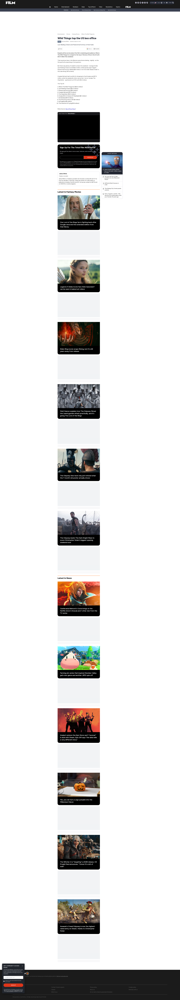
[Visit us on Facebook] (143, 3)
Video (100, 7)
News (59, 41)
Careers (53, 989)
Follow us (90, 48)
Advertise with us (133, 989)
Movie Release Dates (86, 10)
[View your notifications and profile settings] (166, 2)
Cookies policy (132, 987)
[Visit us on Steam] (147, 3)
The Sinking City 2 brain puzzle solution (113, 189)
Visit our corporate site (62, 976)
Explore (118, 7)
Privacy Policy (16, 990)
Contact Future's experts (57, 987)
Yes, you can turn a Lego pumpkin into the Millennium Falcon (112, 178)
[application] (79, 127)
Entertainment (65, 7)
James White (66, 41)
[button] (171, 2)
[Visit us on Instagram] (145, 3)
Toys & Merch (91, 7)
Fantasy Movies (76, 34)
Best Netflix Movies (75, 10)
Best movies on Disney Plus (99, 10)
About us (92, 989)
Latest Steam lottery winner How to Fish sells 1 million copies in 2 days (113, 171)
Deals (83, 7)
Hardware (75, 7)
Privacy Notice (67, 162)
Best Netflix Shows (112, 10)
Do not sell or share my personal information (101, 992)
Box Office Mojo (70, 109)
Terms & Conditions (10, 991)
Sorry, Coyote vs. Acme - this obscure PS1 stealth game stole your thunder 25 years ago (113, 195)
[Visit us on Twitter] (136, 3)
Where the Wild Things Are (87, 34)
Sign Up (13, 985)
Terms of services (78, 161)
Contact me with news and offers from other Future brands (13, 981)
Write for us (54, 992)
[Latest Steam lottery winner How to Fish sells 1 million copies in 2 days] (112, 161)
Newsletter (97, 48)
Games (56, 7)
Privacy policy (93, 987)
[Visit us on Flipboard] (138, 3)
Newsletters (109, 7)
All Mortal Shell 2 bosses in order (112, 183)
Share (61, 48)
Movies (68, 34)
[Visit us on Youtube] (140, 3)
